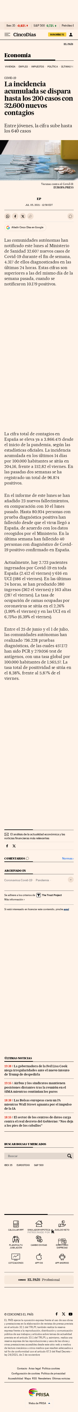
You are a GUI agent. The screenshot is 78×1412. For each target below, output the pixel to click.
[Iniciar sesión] (71, 35)
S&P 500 (39, 25)
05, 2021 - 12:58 (38, 205)
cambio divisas (39, 1245)
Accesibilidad (15, 1378)
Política (52, 66)
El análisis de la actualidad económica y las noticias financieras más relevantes (34, 836)
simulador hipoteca (39, 1230)
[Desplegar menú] (7, 34)
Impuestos (37, 66)
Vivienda (10, 66)
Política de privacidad (53, 1373)
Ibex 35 (10, 25)
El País (68, 44)
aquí (66, 909)
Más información (13, 899)
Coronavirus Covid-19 (18, 880)
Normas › (68, 858)
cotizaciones (15, 1263)
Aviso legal (35, 1368)
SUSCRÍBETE (57, 34)
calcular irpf (16, 1230)
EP (39, 199)
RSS (34, 1378)
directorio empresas (62, 1246)
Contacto (22, 1368)
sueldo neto (62, 1230)
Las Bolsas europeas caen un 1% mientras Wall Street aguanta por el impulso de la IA (38, 1104)
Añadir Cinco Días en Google (27, 227)
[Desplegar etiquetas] (71, 880)
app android (62, 1263)
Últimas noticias (18, 1058)
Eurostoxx (23, 1165)
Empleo (23, 66)
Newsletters (44, 1378)
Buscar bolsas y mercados (25, 1144)
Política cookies (51, 1368)
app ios (39, 1263)
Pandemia (42, 880)
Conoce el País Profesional (39, 1279)
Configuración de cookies (25, 1373)
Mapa (27, 1378)
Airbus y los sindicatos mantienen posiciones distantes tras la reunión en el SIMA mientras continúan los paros (35, 1087)
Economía (17, 56)
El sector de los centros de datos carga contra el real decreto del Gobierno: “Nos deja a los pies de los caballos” (38, 1121)
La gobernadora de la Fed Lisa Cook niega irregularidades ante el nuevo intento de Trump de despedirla (37, 1070)
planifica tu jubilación (16, 1246)
